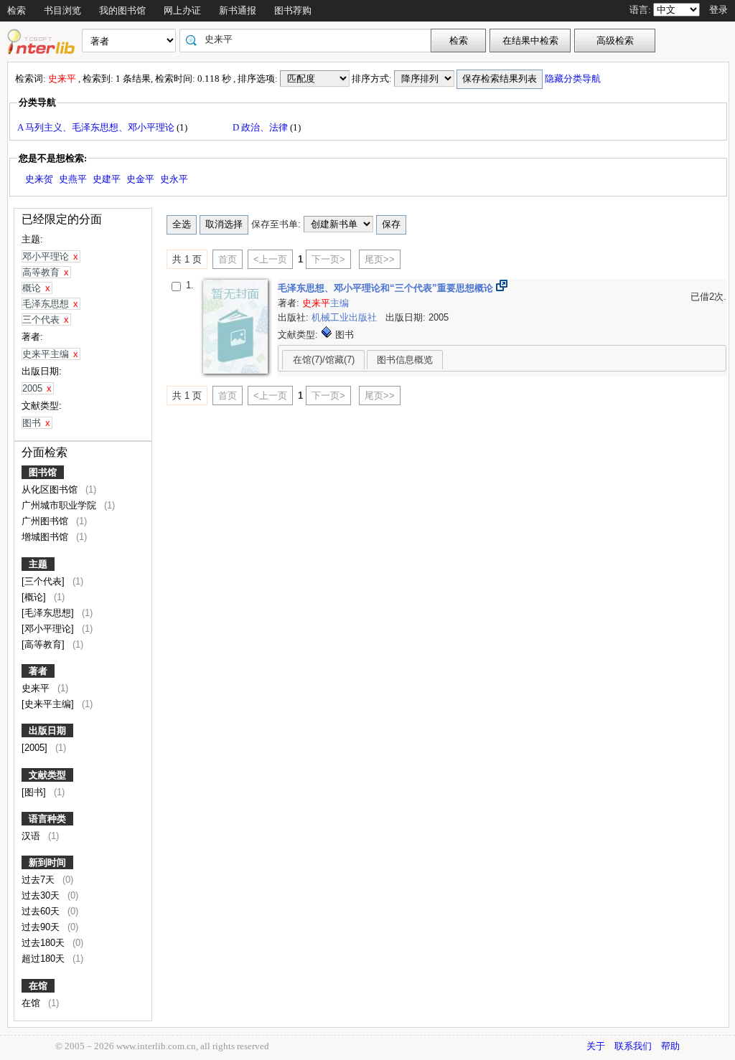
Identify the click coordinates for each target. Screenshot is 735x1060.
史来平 (37, 688)
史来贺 (39, 179)
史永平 (174, 179)
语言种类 (47, 818)
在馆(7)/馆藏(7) (324, 359)
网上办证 (182, 10)
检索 (16, 10)
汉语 (32, 836)
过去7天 (39, 879)
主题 (38, 564)
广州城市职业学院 (60, 505)
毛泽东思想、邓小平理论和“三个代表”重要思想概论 (387, 288)
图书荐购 (293, 10)
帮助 (670, 1046)
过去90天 (42, 927)
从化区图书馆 (51, 489)
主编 (325, 303)
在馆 (38, 985)
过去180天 (44, 942)
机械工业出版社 (346, 317)
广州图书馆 (46, 521)
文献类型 (47, 775)
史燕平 (73, 179)
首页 (227, 259)
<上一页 (270, 259)
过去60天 (42, 911)
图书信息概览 (405, 359)
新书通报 (237, 10)
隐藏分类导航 (574, 78)
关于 (595, 1046)
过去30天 (42, 895)
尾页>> (380, 259)
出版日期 (47, 730)
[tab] (323, 359)
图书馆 (43, 472)
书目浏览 (62, 10)
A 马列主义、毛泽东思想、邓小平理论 (97, 127)
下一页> (328, 259)
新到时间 (47, 862)
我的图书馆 (122, 10)
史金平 (140, 179)
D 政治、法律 (261, 127)
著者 (38, 671)
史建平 (107, 179)
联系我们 (633, 1046)
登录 (718, 9)
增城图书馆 (46, 536)
